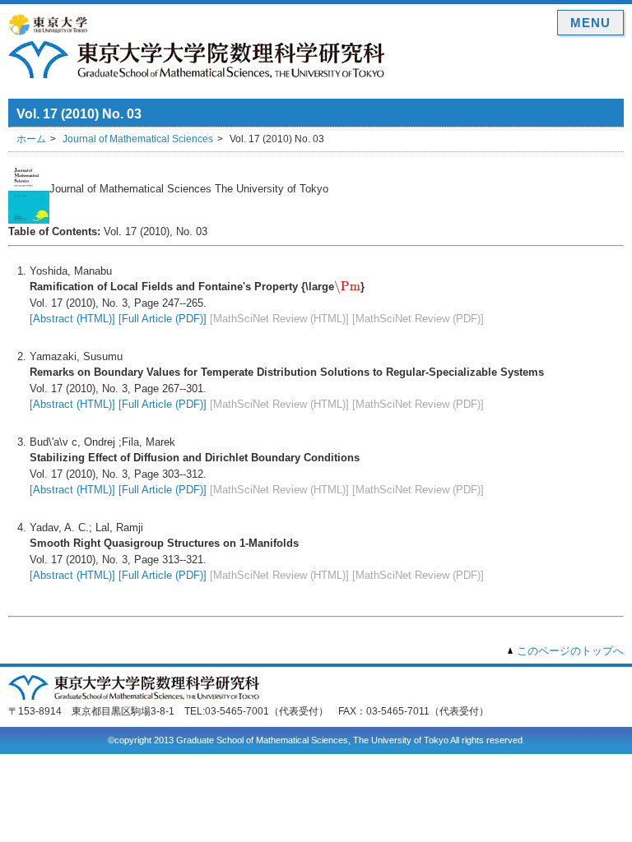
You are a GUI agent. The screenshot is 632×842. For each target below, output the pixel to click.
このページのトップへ (570, 651)
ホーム (31, 139)
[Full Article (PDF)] (162, 318)
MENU (590, 23)
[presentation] (347, 287)
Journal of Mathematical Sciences (138, 139)
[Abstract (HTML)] (72, 318)
